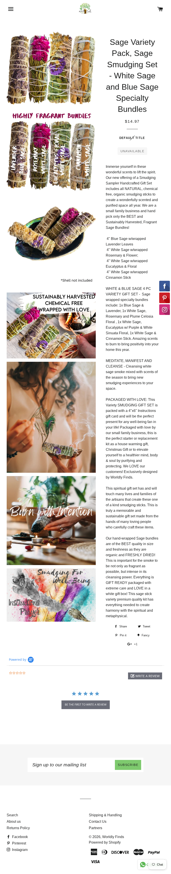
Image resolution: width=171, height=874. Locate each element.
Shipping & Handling (105, 815)
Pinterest (18, 843)
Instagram (19, 850)
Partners (95, 828)
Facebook (19, 837)
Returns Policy (18, 828)
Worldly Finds (113, 837)
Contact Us (97, 821)
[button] (145, 675)
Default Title (132, 138)
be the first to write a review (85, 704)
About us (14, 821)
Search (12, 815)
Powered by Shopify (105, 842)
